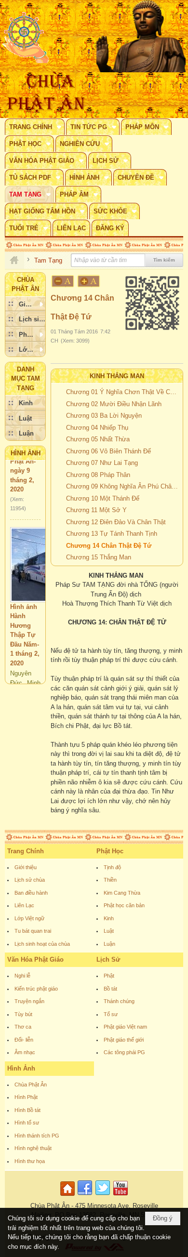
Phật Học (109, 851)
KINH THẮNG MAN (117, 376)
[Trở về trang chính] (68, 1196)
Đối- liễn (23, 1040)
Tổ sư (111, 1014)
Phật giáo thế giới (124, 1040)
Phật (109, 976)
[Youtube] (120, 1196)
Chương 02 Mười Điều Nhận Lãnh (113, 404)
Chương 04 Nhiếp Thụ (97, 427)
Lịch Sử (108, 959)
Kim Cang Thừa (122, 893)
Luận (109, 944)
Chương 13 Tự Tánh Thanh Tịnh (111, 533)
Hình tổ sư (26, 1122)
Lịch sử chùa (29, 880)
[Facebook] (85, 1196)
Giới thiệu (25, 867)
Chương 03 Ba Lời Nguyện (104, 415)
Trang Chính (25, 851)
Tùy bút (23, 1014)
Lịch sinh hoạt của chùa (42, 944)
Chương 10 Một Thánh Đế (102, 498)
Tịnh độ (112, 867)
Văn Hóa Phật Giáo (35, 959)
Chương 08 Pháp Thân (98, 474)
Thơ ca (22, 1027)
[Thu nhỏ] (63, 281)
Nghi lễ (22, 976)
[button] (35, 127)
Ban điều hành (31, 893)
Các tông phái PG (124, 1052)
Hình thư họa (29, 1161)
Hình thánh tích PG (36, 1135)
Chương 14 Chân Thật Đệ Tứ (108, 545)
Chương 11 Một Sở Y (96, 510)
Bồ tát (110, 989)
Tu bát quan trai (32, 931)
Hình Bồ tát (27, 1110)
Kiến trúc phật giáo (36, 989)
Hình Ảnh (25, 453)
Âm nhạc (24, 1052)
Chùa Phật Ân (30, 1084)
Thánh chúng (119, 1001)
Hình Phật (26, 1097)
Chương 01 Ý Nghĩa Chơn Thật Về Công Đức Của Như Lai (123, 392)
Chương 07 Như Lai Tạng (102, 462)
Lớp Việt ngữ (29, 918)
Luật (109, 931)
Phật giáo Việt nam (125, 1027)
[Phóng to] (89, 281)
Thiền (110, 880)
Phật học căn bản (124, 905)
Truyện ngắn (29, 1001)
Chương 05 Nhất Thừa (98, 439)
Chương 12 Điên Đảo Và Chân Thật (116, 522)
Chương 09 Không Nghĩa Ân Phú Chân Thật (123, 486)
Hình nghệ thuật (33, 1148)
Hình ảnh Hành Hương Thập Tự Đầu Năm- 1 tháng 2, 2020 (25, 627)
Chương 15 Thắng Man (98, 557)
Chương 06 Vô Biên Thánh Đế (108, 451)
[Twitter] (103, 1196)
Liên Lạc (24, 905)
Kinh (109, 918)
